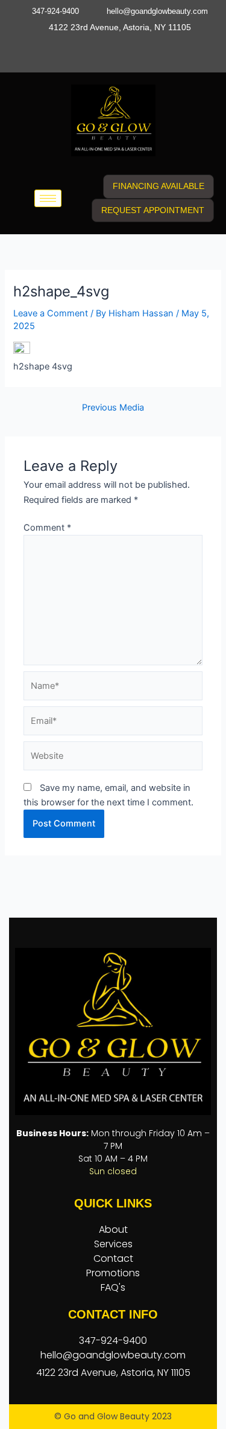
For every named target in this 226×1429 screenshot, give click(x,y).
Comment (47, 527)
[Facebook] (89, 51)
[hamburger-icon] (47, 198)
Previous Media (113, 407)
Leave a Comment (50, 313)
